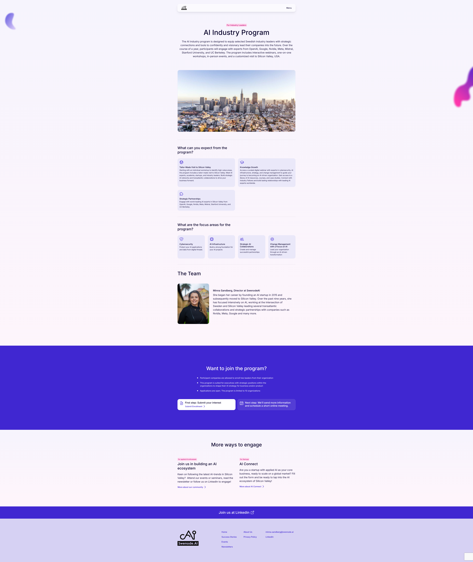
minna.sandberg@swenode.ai (280, 532)
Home (224, 532)
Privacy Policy (250, 537)
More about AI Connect (250, 486)
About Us (248, 532)
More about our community (190, 487)
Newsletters (227, 546)
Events (224, 542)
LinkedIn (270, 537)
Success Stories (229, 537)
